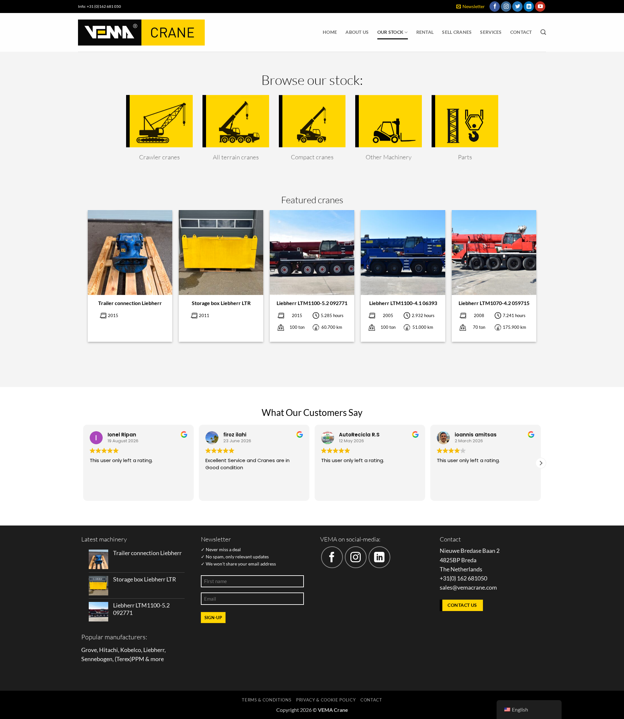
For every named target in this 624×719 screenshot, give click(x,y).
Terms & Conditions (266, 699)
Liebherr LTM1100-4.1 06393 (403, 303)
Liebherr (153, 649)
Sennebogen (96, 659)
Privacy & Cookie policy (326, 699)
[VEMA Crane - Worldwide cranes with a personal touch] (141, 33)
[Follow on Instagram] (506, 6)
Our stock (390, 32)
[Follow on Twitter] (517, 6)
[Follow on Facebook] (494, 6)
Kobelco (130, 649)
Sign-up (213, 617)
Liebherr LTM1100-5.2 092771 (312, 303)
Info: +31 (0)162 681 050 (99, 6)
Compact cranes (312, 157)
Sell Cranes (457, 32)
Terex (123, 659)
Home (330, 32)
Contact (521, 32)
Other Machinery (388, 157)
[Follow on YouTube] (540, 6)
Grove (89, 649)
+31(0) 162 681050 (463, 578)
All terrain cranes (236, 157)
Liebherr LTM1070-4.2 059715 (494, 303)
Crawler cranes (159, 157)
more (157, 659)
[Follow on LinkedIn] (529, 6)
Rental (425, 32)
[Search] (543, 32)
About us (357, 32)
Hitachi (108, 649)
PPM (138, 659)
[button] (470, 6)
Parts (465, 157)
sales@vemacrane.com (468, 587)
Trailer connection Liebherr (130, 303)
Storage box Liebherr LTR (221, 303)
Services (490, 32)
